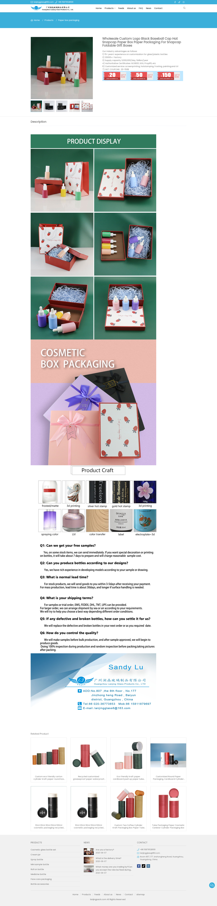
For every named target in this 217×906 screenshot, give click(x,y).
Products (109, 8)
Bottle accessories (40, 884)
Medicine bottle (38, 874)
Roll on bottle (37, 869)
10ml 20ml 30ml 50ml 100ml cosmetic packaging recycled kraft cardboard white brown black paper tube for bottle (48, 826)
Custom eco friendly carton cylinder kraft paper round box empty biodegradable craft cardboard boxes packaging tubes (49, 777)
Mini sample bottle (40, 864)
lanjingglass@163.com (44, 2)
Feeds (121, 8)
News (148, 8)
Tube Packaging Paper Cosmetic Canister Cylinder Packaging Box (168, 826)
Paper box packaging (68, 20)
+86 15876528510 (65, 2)
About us (131, 8)
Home (99, 8)
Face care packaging (41, 879)
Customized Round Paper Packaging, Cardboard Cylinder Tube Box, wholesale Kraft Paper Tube (168, 777)
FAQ (141, 8)
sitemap (141, 894)
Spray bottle (37, 859)
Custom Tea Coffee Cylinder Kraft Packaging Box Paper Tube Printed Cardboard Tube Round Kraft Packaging (128, 826)
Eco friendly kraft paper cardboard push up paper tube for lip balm (128, 777)
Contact (158, 8)
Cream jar (36, 854)
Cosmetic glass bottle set (43, 849)
